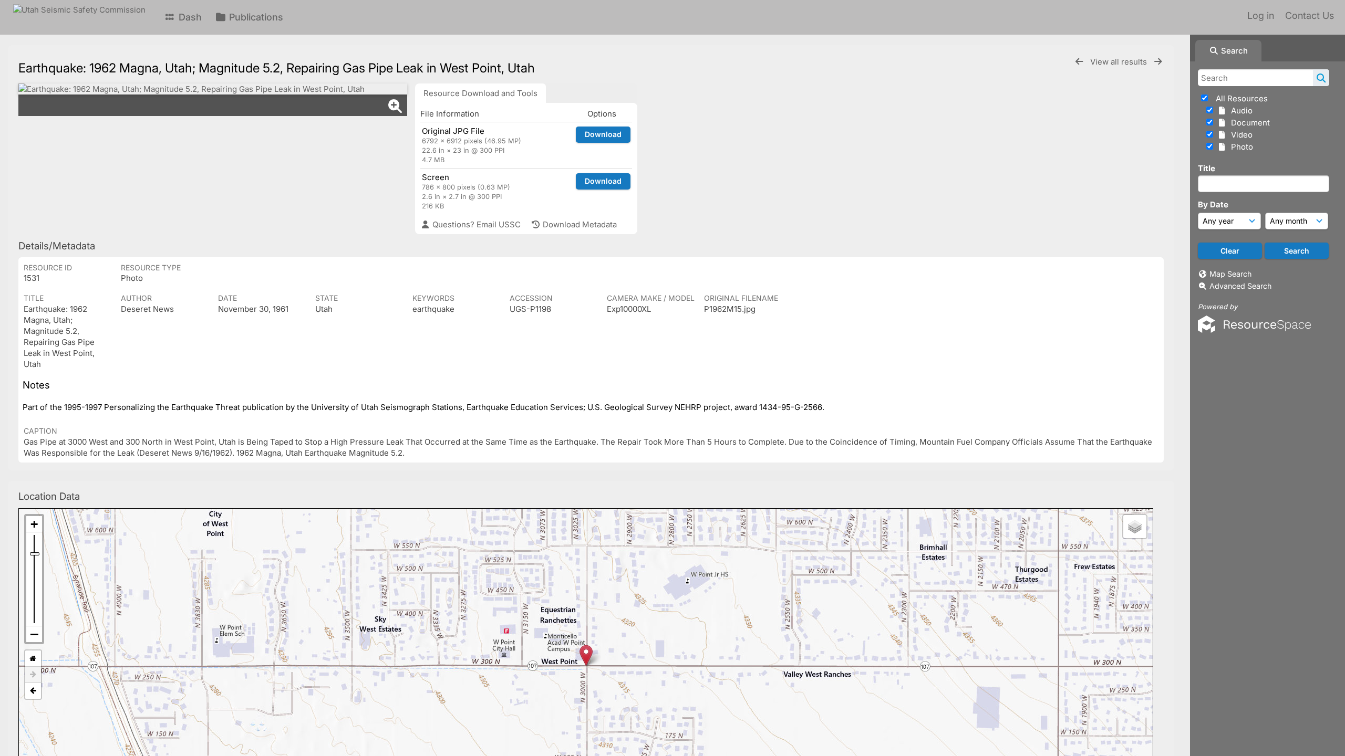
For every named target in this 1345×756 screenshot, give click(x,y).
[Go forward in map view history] (33, 675)
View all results (1119, 62)
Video (1240, 135)
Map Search (1230, 273)
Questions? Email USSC (475, 224)
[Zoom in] (34, 524)
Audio (1240, 111)
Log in (1260, 15)
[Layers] (1134, 526)
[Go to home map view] (33, 658)
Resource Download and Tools (480, 93)
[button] (586, 655)
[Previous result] (1079, 61)
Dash (189, 17)
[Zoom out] (34, 634)
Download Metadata (579, 224)
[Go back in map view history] (33, 691)
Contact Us (1309, 15)
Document (1248, 123)
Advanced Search (1240, 285)
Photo (1240, 147)
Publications (254, 17)
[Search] (1321, 77)
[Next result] (1158, 61)
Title (1206, 168)
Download (603, 134)
